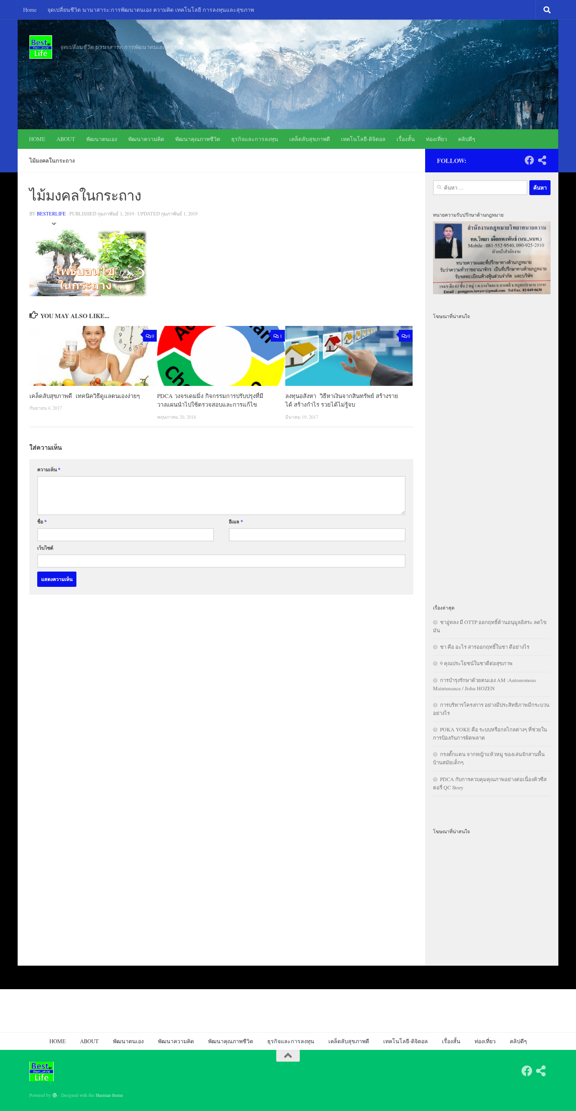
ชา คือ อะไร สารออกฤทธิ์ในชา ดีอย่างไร (484, 646)
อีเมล (236, 521)
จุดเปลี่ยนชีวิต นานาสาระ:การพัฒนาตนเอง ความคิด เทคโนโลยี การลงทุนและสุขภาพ (150, 9)
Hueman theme (109, 1095)
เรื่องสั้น (406, 139)
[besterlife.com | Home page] (40, 47)
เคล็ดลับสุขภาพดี (309, 139)
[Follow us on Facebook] (529, 160)
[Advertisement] (492, 457)
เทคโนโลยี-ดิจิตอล (363, 139)
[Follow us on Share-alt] (542, 160)
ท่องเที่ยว (436, 139)
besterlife (51, 213)
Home (29, 9)
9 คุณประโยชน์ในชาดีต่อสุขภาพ (476, 663)
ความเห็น (48, 469)
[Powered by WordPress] (55, 1095)
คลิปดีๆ (466, 139)
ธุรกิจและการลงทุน (254, 139)
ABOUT (65, 139)
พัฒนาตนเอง (101, 139)
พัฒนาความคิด (146, 139)
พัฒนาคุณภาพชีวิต (197, 139)
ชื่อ (42, 521)
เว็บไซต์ (45, 547)
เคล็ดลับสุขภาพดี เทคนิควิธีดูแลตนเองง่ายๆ (84, 396)
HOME (37, 139)
